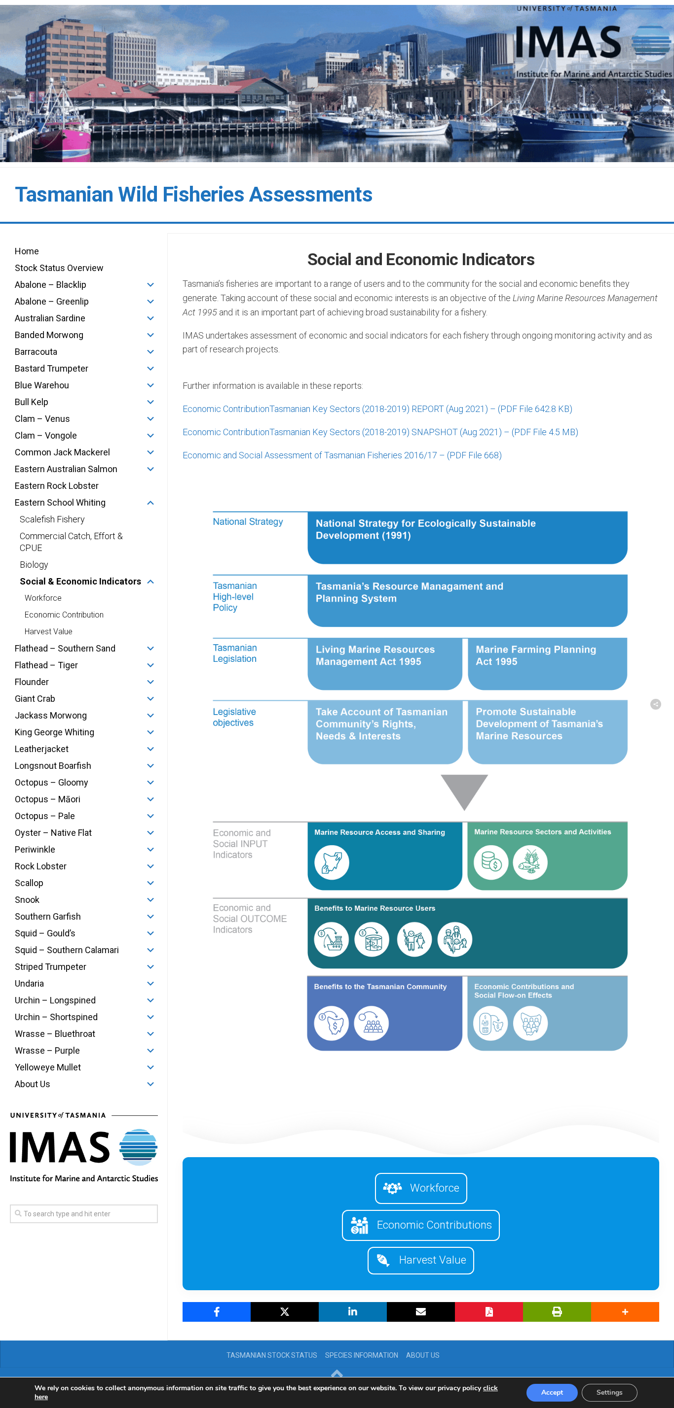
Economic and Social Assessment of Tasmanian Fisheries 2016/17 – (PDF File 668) (342, 455)
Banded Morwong (49, 335)
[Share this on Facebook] (217, 1312)
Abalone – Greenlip (52, 301)
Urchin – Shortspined (56, 1017)
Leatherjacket (42, 749)
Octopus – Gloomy (51, 782)
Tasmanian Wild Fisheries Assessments (194, 194)
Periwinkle (35, 849)
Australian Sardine (50, 318)
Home (27, 251)
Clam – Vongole (46, 435)
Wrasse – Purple (47, 1050)
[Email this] (421, 1312)
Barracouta (36, 351)
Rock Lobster (41, 866)
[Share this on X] (285, 1312)
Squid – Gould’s (45, 933)
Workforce (43, 598)
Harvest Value (49, 631)
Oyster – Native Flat (53, 832)
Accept (552, 1392)
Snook (27, 899)
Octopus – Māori (47, 799)
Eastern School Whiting (60, 502)
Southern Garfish (48, 916)
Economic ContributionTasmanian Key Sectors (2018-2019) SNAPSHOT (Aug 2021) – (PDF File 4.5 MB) (380, 432)
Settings (610, 1392)
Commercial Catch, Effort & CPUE (71, 542)
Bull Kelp (31, 402)
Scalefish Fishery (52, 519)
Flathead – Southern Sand (65, 648)
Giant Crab (35, 698)
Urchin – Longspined (55, 1000)
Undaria (29, 983)
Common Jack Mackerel (62, 452)
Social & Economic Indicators (80, 581)
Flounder (32, 682)
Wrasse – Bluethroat (55, 1034)
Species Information (361, 1355)
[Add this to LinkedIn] (353, 1312)
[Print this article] (557, 1312)
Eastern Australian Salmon (66, 469)
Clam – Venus (42, 418)
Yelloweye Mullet (48, 1067)
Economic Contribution (64, 614)
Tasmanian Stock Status (271, 1355)
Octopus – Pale (45, 816)
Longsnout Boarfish (53, 765)
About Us (32, 1084)
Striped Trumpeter (50, 967)
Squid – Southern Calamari (67, 950)
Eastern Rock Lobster (57, 486)
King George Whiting (54, 732)
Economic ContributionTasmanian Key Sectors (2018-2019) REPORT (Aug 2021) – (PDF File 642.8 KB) (377, 409)
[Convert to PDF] (489, 1312)
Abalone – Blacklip (50, 284)
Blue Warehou (42, 385)
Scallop (29, 883)
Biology (34, 564)
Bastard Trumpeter (51, 368)
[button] (150, 285)
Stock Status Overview (59, 268)
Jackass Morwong (51, 715)
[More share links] (625, 1312)
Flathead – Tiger (46, 665)
